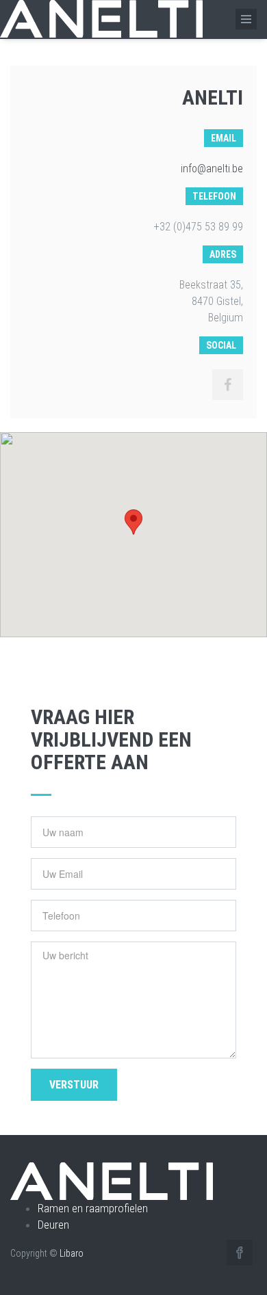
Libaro (72, 1253)
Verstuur (74, 1084)
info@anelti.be (212, 168)
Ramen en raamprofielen (93, 1208)
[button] (133, 522)
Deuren (53, 1224)
